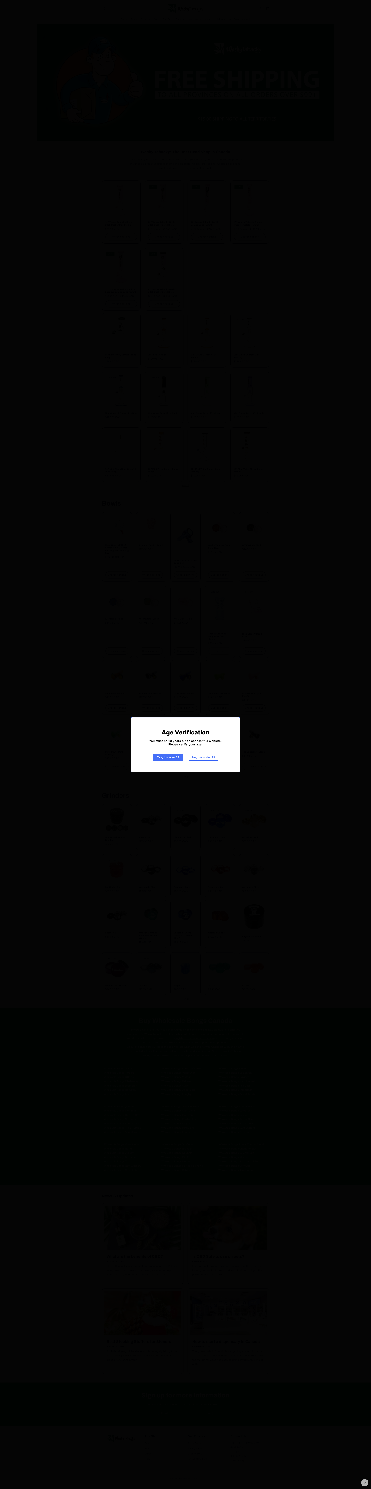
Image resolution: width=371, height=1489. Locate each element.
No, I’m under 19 (203, 757)
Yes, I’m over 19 (168, 757)
